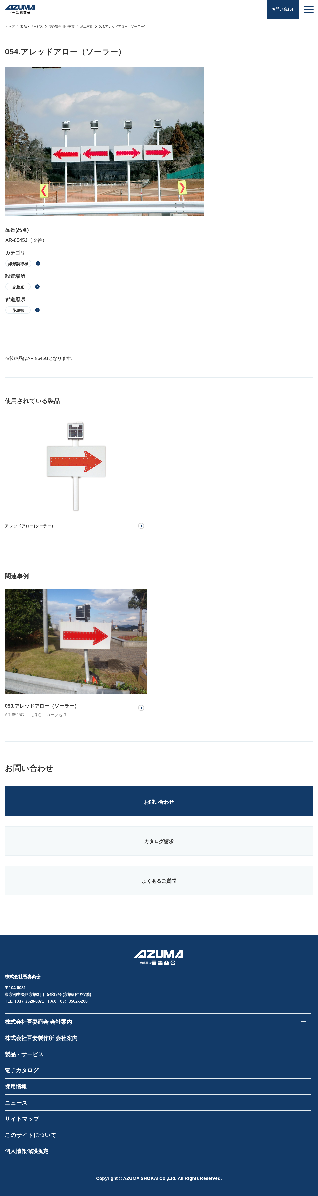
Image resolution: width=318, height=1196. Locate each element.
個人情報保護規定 (27, 1151)
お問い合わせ (283, 9)
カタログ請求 (159, 841)
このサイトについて (30, 1135)
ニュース (16, 1103)
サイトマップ (22, 1119)
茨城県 (18, 310)
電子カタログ (22, 1070)
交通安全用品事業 (62, 26)
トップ (10, 26)
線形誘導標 (18, 264)
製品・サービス (31, 26)
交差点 (18, 287)
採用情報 (16, 1086)
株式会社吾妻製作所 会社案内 (41, 1038)
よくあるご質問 (159, 881)
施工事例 (86, 26)
